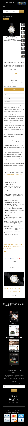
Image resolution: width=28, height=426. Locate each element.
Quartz (15, 246)
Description (8, 95)
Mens (11, 246)
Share (12, 258)
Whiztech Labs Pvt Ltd (17, 412)
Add (21, 258)
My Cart (11, 16)
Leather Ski (6, 246)
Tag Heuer (8, 248)
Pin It (17, 258)
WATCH (5, 251)
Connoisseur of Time (13, 410)
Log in (14, 2)
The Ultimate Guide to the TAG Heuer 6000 (13, 174)
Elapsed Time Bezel (8, 244)
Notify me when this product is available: (14, 83)
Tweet (8, 258)
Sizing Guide (8, 101)
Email (14, 261)
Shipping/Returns (9, 98)
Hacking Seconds (18, 244)
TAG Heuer (14, 73)
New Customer (9, 2)
